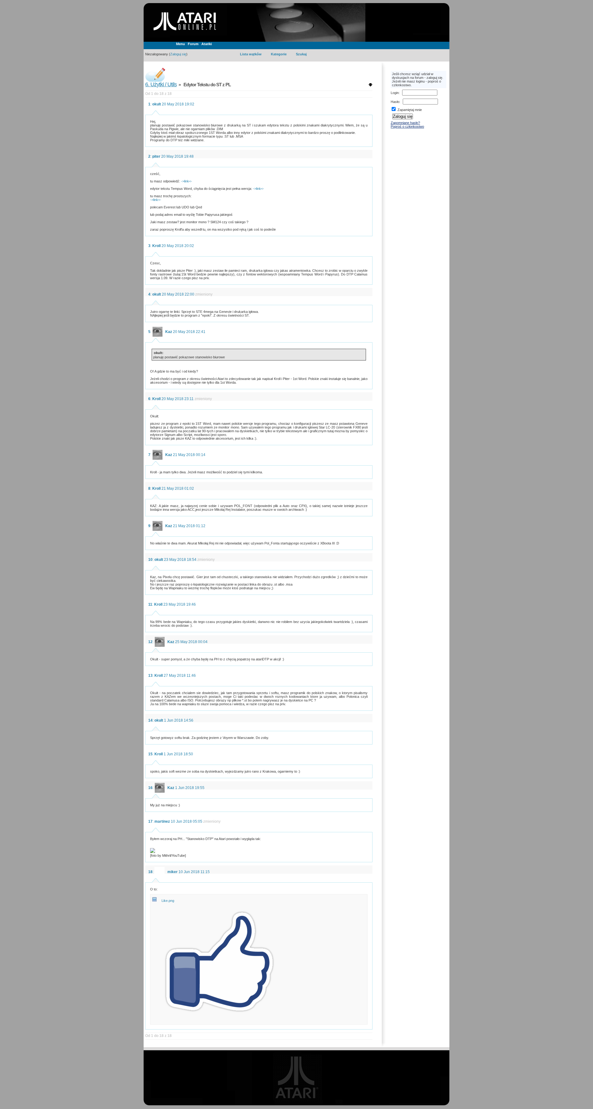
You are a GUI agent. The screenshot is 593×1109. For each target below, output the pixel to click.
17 (150, 821)
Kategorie (279, 54)
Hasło (395, 102)
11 (150, 604)
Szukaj (301, 54)
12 (150, 642)
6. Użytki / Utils (161, 84)
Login (395, 93)
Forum (193, 44)
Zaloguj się (178, 54)
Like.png (168, 900)
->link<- (186, 181)
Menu (180, 44)
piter (156, 156)
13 (150, 675)
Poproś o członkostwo (407, 126)
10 (150, 559)
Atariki (206, 44)
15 (150, 754)
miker (172, 872)
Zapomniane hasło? (405, 123)
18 (150, 872)
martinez (162, 821)
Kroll (156, 246)
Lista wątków (251, 54)
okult (156, 104)
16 (150, 788)
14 (150, 720)
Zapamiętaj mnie (409, 110)
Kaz (168, 332)
